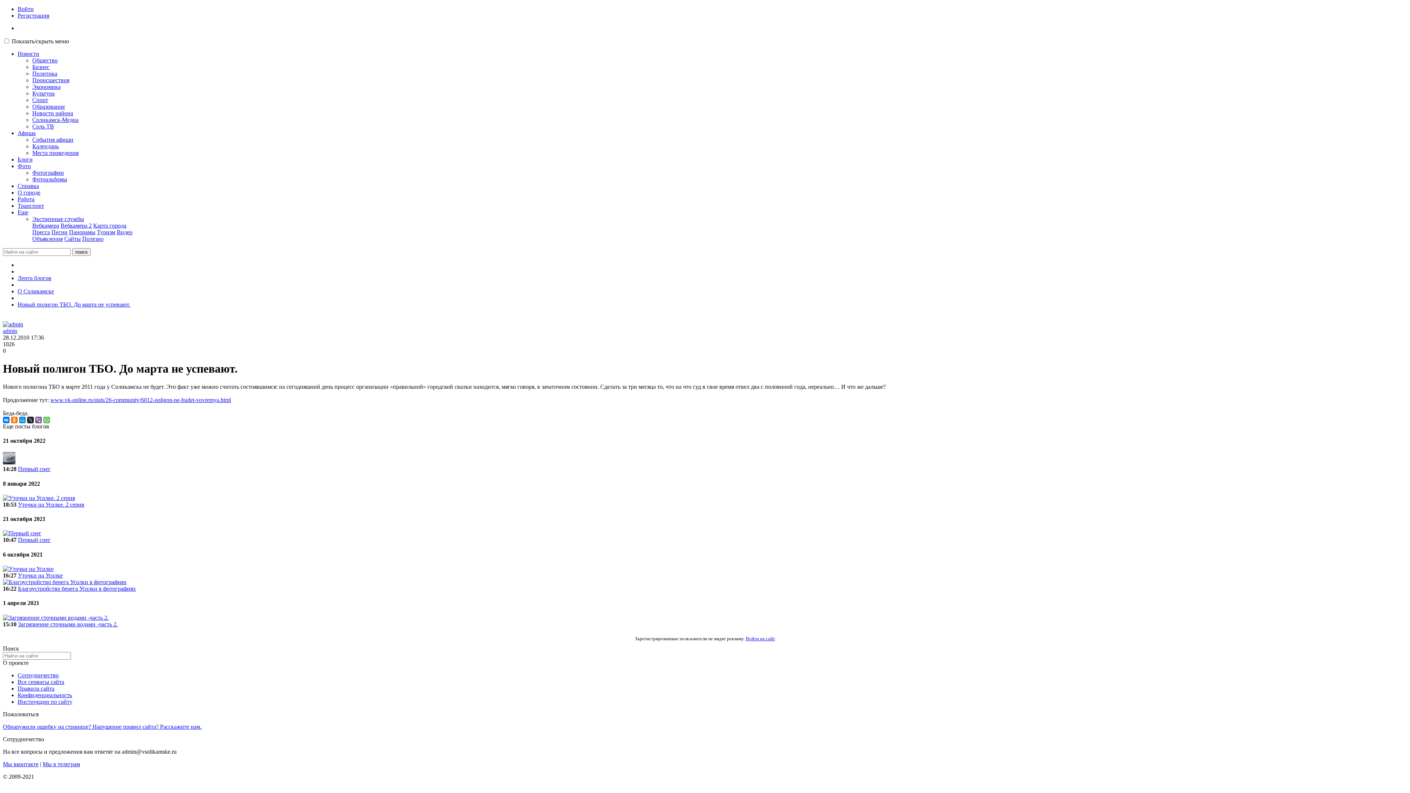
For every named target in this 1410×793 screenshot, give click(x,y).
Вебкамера (45, 225)
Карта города (109, 225)
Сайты (72, 239)
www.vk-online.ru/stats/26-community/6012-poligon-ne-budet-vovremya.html (140, 400)
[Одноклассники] (14, 420)
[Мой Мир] (22, 420)
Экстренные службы (58, 219)
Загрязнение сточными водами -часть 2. (68, 624)
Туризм (106, 232)
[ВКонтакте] (6, 420)
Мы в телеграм (61, 764)
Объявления (47, 239)
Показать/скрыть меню (40, 41)
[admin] (13, 324)
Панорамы (82, 232)
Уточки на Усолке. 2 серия (51, 504)
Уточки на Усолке (40, 575)
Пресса (41, 232)
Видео (125, 232)
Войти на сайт (760, 638)
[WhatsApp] (46, 420)
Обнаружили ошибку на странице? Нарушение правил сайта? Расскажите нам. (102, 727)
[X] (30, 420)
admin (10, 331)
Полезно (93, 239)
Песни (59, 232)
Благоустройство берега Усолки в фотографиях (77, 589)
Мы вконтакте (21, 764)
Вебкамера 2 (76, 225)
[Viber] (38, 420)
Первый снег (34, 469)
